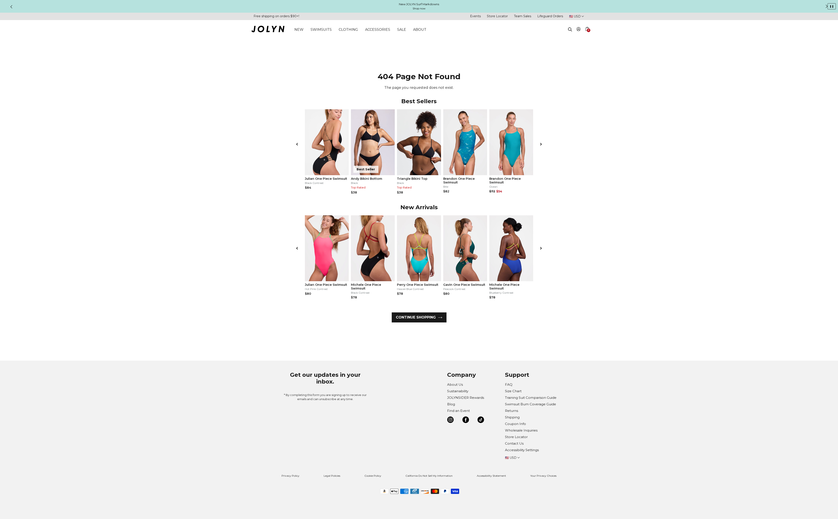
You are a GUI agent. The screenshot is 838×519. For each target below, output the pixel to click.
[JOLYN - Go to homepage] (267, 30)
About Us (455, 384)
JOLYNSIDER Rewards (465, 398)
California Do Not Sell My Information (429, 475)
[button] (587, 34)
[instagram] (450, 420)
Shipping (512, 417)
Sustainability (457, 391)
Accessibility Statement (491, 475)
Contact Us (514, 443)
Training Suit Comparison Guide (530, 398)
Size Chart (513, 391)
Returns (511, 411)
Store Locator (497, 16)
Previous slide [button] (11, 6)
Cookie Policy (372, 475)
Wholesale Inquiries (521, 430)
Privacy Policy (290, 475)
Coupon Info (515, 424)
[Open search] (570, 29)
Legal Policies (332, 475)
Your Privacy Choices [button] (543, 475)
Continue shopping (416, 317)
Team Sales (522, 16)
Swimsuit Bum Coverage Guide (530, 404)
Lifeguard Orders (550, 16)
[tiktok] (480, 420)
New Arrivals (419, 207)
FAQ (508, 384)
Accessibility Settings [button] (522, 450)
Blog (451, 404)
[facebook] (465, 420)
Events (475, 16)
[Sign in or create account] (578, 29)
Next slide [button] (826, 6)
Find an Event (458, 411)
